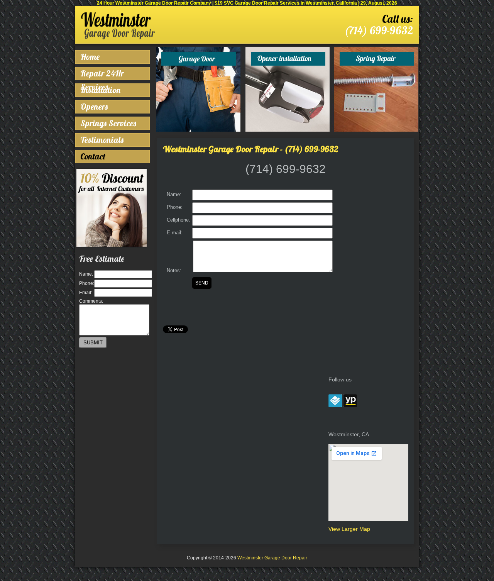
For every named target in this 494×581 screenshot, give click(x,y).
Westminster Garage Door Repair (272, 558)
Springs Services (108, 123)
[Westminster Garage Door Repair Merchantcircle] (335, 405)
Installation (100, 90)
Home (90, 56)
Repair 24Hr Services (102, 74)
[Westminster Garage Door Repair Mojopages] (350, 405)
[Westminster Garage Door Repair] (118, 38)
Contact (92, 156)
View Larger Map (349, 529)
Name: (86, 274)
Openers (94, 106)
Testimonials (102, 139)
